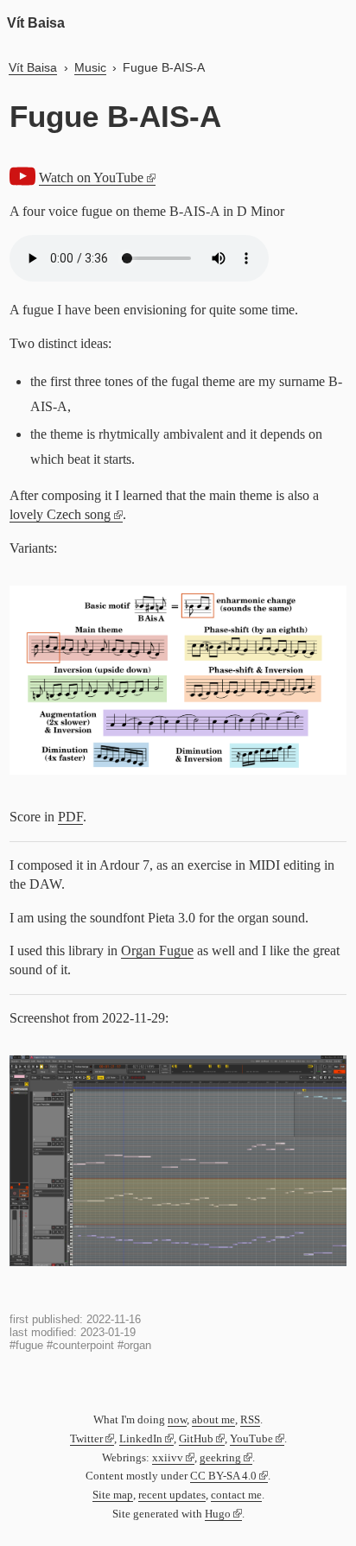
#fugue (26, 1345)
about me (213, 1420)
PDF (70, 816)
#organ (134, 1345)
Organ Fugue (157, 950)
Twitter (86, 1439)
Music (90, 67)
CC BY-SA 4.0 (223, 1476)
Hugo (218, 1514)
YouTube (251, 1439)
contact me (236, 1495)
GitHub (196, 1439)
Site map (112, 1495)
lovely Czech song (60, 514)
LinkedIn (140, 1439)
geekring (220, 1458)
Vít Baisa (36, 23)
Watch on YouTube (91, 177)
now (177, 1420)
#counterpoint (80, 1345)
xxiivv (167, 1458)
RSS (250, 1420)
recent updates (172, 1495)
